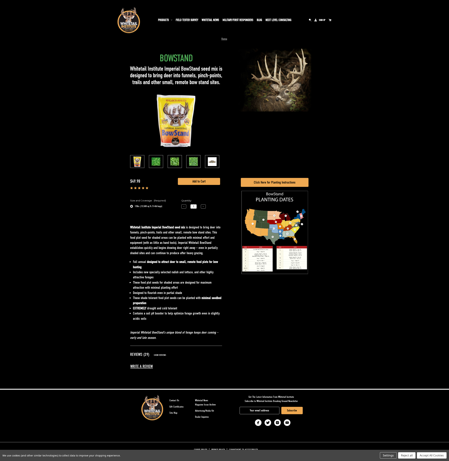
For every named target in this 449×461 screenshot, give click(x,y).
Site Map (173, 412)
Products (163, 20)
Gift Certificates (176, 406)
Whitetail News (210, 20)
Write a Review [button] (141, 366)
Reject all (407, 455)
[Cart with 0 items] (330, 20)
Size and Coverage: (148, 200)
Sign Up (322, 20)
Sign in (315, 20)
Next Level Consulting (278, 20)
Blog (259, 20)
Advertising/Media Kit (204, 410)
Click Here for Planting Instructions (274, 182)
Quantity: (186, 200)
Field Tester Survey (187, 20)
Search (310, 20)
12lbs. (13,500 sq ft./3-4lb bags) (148, 206)
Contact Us (174, 400)
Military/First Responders (238, 20)
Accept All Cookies (432, 455)
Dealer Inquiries (202, 416)
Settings (388, 455)
